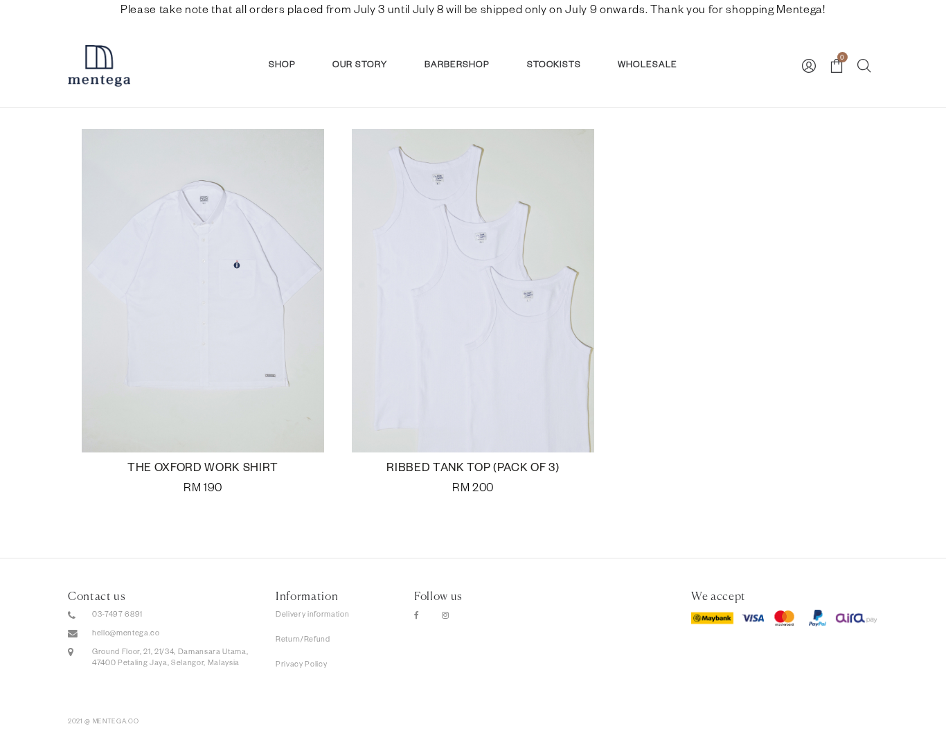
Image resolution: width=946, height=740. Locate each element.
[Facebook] (417, 617)
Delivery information (312, 615)
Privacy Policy (301, 665)
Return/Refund (303, 640)
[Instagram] (445, 617)
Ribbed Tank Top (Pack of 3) (472, 470)
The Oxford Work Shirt (202, 470)
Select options (203, 490)
